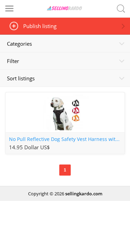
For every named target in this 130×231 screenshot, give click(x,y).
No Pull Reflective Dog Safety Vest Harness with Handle (66, 139)
